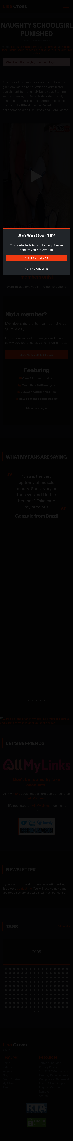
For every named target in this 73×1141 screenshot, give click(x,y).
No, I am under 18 (36, 268)
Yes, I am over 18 (36, 257)
